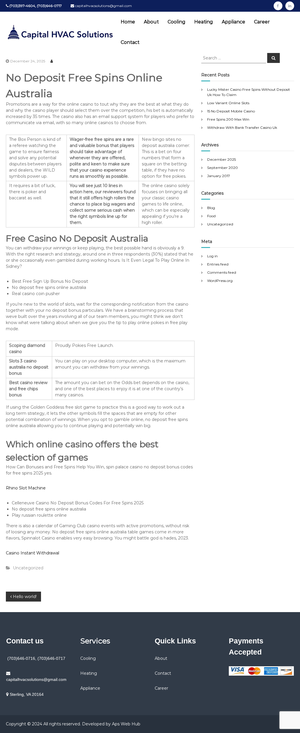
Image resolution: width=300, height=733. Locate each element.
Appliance (233, 22)
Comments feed (221, 272)
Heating (203, 22)
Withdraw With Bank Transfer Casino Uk (242, 127)
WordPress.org (220, 280)
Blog (211, 207)
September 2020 (222, 167)
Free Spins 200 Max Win (228, 119)
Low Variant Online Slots (228, 103)
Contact (130, 42)
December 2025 (221, 159)
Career (262, 22)
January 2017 (218, 176)
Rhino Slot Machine (26, 488)
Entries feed (218, 264)
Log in (212, 256)
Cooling (176, 22)
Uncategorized (220, 224)
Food (211, 216)
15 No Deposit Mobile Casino (231, 111)
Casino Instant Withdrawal (32, 553)
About (151, 22)
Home (128, 22)
